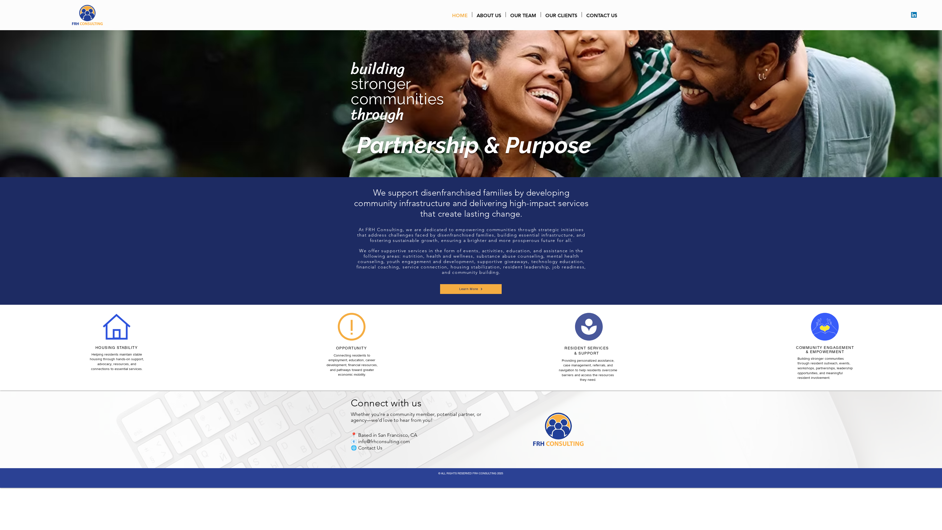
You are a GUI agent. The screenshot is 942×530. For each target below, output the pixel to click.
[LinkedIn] (914, 15)
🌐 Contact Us (366, 448)
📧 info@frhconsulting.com (380, 441)
